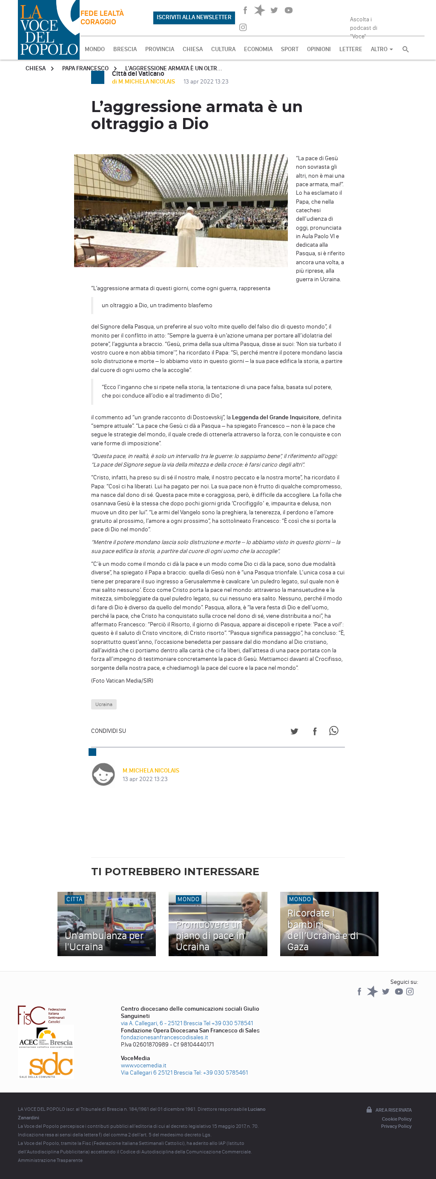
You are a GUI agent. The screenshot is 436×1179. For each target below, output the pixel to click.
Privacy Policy (396, 1126)
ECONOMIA (258, 49)
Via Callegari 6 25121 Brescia (156, 1072)
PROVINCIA (159, 49)
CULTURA (223, 49)
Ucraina (103, 704)
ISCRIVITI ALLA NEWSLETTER (194, 17)
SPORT (289, 49)
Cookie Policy (397, 1119)
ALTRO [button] (380, 49)
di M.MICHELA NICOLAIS (144, 81)
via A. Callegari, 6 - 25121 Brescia (161, 1023)
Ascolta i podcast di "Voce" (363, 25)
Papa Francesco (85, 68)
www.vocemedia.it (143, 1065)
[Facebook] (360, 995)
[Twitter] (386, 995)
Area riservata (394, 1110)
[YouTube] (399, 995)
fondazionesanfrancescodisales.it (164, 1037)
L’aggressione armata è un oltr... (173, 68)
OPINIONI (319, 49)
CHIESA (193, 49)
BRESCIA (125, 49)
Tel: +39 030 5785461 (221, 1072)
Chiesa (36, 68)
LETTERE (350, 49)
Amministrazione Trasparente (50, 1160)
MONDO (95, 49)
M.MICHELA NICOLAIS (151, 770)
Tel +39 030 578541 (228, 1023)
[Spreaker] (373, 995)
